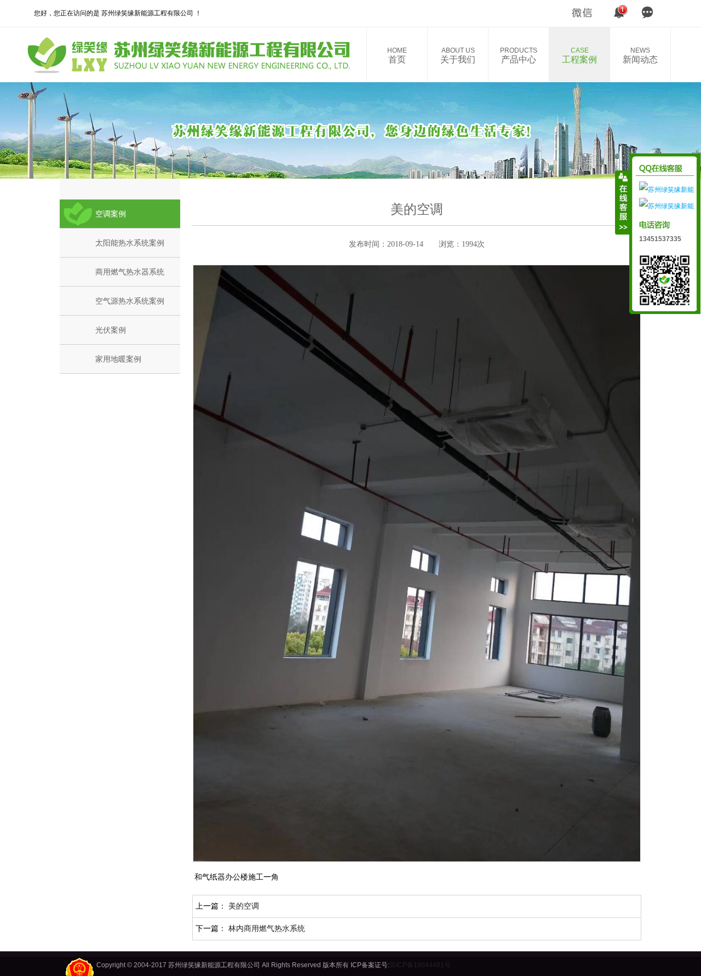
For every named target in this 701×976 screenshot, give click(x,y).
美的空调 (243, 905)
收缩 (622, 202)
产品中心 (518, 55)
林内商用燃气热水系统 (266, 928)
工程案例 (579, 55)
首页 (397, 55)
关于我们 (457, 55)
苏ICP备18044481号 (420, 965)
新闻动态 (640, 55)
